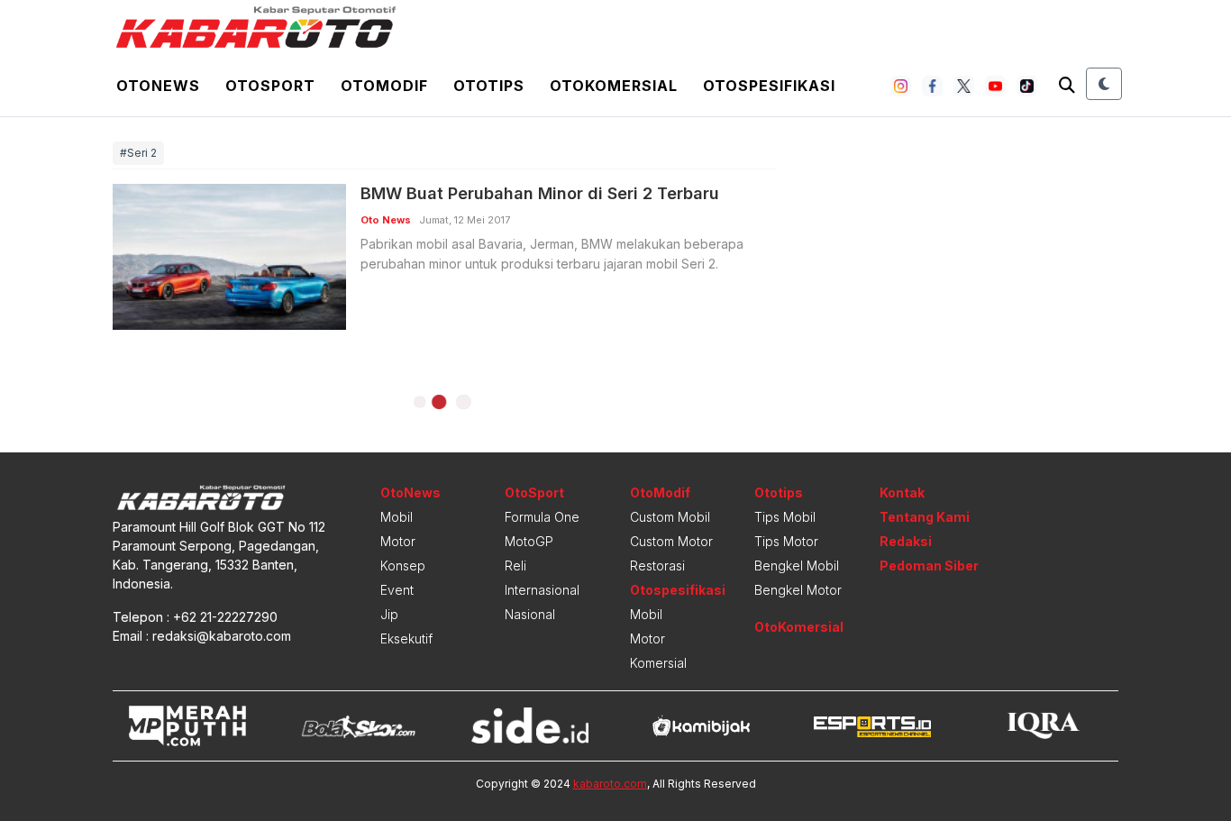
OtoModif (660, 492)
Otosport (270, 86)
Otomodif (384, 86)
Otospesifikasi (769, 86)
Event (397, 590)
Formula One (542, 517)
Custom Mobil (670, 517)
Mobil (396, 517)
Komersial (658, 662)
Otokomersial (614, 86)
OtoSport (534, 492)
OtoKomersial (798, 626)
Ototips (488, 86)
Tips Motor (786, 541)
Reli (515, 565)
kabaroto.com (610, 783)
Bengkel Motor (798, 590)
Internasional (542, 590)
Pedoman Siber (929, 565)
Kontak (902, 492)
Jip (389, 614)
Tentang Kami (925, 517)
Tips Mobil (785, 517)
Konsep (402, 565)
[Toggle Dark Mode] (1104, 84)
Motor (397, 541)
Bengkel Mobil (796, 565)
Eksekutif (406, 638)
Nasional (530, 614)
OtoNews (410, 492)
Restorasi (657, 565)
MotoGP (529, 541)
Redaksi (906, 541)
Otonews (158, 86)
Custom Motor (671, 541)
